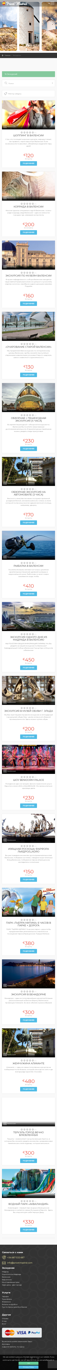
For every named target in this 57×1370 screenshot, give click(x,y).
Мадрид (5, 1272)
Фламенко (6, 1302)
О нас (4, 1321)
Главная (7, 55)
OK (28, 1363)
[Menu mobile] (52, 4)
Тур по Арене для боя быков (14, 1307)
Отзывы (5, 1318)
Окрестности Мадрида (11, 1274)
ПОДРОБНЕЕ (28, 163)
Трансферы (7, 1299)
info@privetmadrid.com (19, 1263)
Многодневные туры (10, 1282)
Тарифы (5, 1296)
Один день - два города (12, 1285)
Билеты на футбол (9, 1304)
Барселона (7, 1280)
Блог (4, 1324)
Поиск (11, 83)
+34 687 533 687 (16, 1257)
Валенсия (6, 1277)
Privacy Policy (28, 1367)
